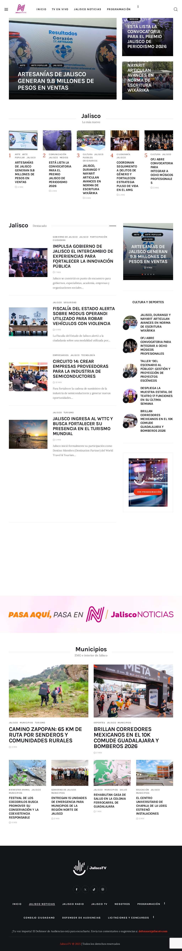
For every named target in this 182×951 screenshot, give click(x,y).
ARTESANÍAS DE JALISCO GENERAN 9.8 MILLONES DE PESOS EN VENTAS (56, 81)
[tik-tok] (94, 889)
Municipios (26, 722)
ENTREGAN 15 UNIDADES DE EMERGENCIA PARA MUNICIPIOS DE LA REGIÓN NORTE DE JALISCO (69, 805)
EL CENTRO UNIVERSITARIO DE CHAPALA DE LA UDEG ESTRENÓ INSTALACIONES (151, 805)
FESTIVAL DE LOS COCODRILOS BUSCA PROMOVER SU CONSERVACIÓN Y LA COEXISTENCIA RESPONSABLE (24, 807)
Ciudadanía (123, 154)
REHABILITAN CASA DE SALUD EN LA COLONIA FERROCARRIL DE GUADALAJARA (110, 800)
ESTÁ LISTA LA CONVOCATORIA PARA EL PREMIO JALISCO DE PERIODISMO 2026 (147, 36)
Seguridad (70, 302)
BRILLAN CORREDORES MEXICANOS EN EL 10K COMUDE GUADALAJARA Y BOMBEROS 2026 (126, 737)
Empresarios (61, 355)
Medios (134, 19)
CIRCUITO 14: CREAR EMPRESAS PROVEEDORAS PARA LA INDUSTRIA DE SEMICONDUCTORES (81, 369)
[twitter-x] (85, 889)
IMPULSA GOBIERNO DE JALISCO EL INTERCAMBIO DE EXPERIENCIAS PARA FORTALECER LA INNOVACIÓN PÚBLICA (83, 256)
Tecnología (88, 355)
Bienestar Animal (19, 790)
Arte (22, 65)
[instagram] (103, 889)
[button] (142, 274)
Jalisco (57, 65)
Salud (123, 790)
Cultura (88, 154)
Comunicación (57, 154)
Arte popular (39, 65)
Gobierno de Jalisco (65, 237)
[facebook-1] (77, 889)
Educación (142, 790)
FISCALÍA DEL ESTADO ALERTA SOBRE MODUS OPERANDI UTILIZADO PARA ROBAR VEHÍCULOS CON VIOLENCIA (84, 316)
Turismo (69, 412)
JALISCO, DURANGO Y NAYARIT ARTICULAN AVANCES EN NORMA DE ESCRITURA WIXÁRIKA (140, 73)
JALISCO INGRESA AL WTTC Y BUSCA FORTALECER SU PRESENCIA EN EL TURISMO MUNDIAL (83, 426)
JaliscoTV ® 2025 (70, 943)
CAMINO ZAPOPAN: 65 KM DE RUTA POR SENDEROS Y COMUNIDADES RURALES (45, 735)
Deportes (99, 722)
